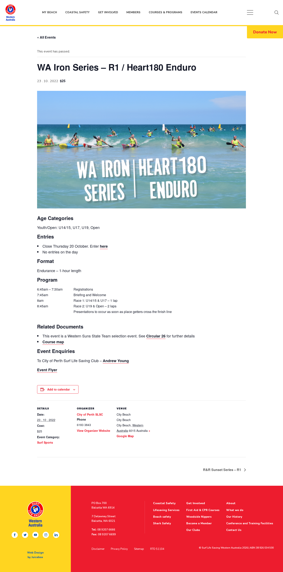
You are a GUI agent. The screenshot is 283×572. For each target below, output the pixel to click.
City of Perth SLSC (90, 414)
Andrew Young (116, 360)
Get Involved (108, 12)
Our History (234, 517)
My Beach (10, 12)
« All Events (46, 37)
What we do (234, 510)
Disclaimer (98, 549)
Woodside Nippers (199, 517)
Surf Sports (45, 442)
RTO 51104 (157, 549)
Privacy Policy (119, 549)
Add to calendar (58, 389)
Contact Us (233, 530)
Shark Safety (162, 523)
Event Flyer (47, 369)
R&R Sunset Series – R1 (222, 469)
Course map (53, 341)
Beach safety (162, 517)
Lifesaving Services (166, 510)
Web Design (35, 553)
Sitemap (139, 549)
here (104, 246)
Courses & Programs (165, 12)
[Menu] (250, 12)
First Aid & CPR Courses (202, 510)
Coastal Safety (77, 12)
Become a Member (199, 523)
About (231, 503)
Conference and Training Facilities (249, 523)
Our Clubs (193, 530)
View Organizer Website (93, 430)
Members (133, 12)
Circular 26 (156, 336)
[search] (276, 12)
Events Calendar (204, 12)
